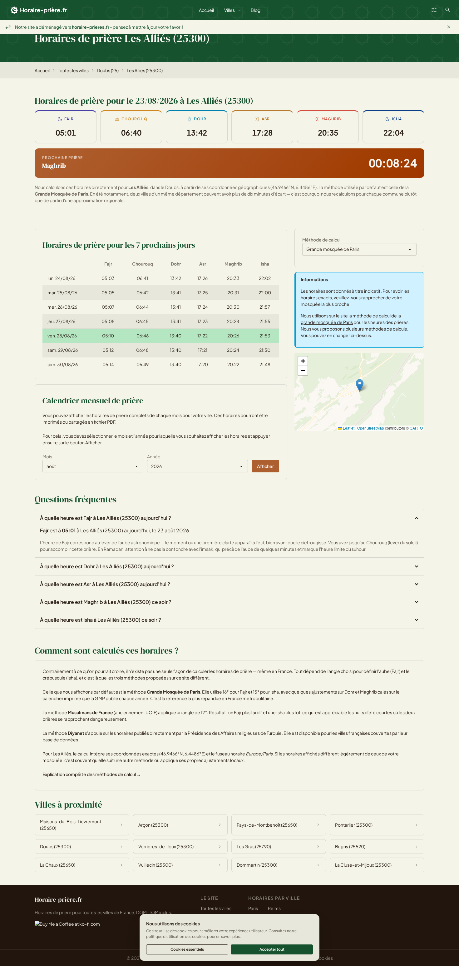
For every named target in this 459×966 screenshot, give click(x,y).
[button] (359, 385)
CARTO (416, 428)
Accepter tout (271, 949)
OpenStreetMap (370, 428)
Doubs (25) (108, 70)
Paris (253, 908)
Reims (274, 908)
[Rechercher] (448, 10)
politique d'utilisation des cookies (176, 936)
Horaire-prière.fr (43, 9)
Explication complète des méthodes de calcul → (91, 774)
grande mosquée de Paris (327, 322)
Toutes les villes (73, 70)
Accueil (206, 10)
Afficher (265, 466)
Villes (229, 10)
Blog (255, 10)
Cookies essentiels (187, 949)
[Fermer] (448, 27)
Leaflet (348, 428)
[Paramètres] (434, 10)
